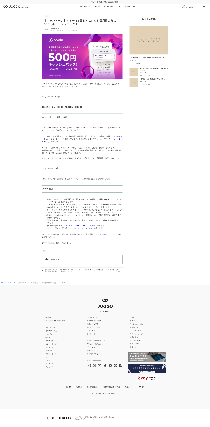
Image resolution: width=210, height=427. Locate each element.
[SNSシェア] (44, 250)
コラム (119, 6)
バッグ (48, 360)
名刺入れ (49, 350)
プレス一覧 (91, 334)
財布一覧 (49, 334)
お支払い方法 (135, 327)
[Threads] (94, 365)
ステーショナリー (52, 357)
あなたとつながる (93, 327)
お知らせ (133, 347)
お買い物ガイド (135, 337)
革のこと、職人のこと (95, 344)
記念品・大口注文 (93, 350)
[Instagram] (89, 365)
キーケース (50, 347)
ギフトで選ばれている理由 (55, 321)
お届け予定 (97, 6)
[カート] (198, 6)
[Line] (115, 365)
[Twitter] (100, 365)
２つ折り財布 (50, 341)
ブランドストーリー (94, 347)
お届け (132, 321)
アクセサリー (50, 367)
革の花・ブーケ (51, 354)
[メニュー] (203, 6)
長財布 (48, 337)
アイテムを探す (83, 6)
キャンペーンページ (111, 234)
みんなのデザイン (93, 354)
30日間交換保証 (136, 340)
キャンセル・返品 (136, 324)
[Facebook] (121, 365)
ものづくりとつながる (95, 321)
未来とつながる (92, 324)
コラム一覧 (91, 330)
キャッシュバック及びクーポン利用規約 (79, 225)
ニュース (47, 16)
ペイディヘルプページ (81, 228)
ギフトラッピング (136, 334)
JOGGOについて (130, 6)
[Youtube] (110, 365)
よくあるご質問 (109, 6)
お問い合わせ (135, 344)
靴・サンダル (50, 364)
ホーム (5, 283)
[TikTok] (105, 365)
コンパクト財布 (51, 344)
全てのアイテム (51, 331)
